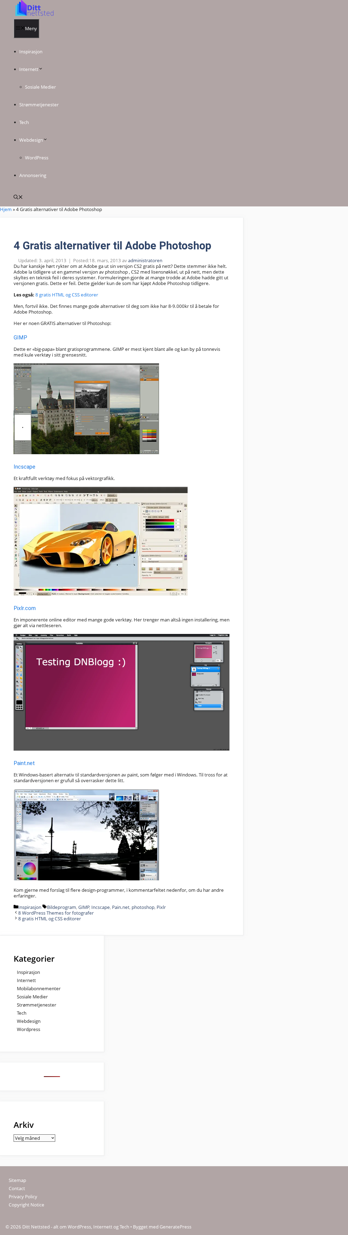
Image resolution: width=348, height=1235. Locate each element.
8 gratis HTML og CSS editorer (66, 295)
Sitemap (17, 1180)
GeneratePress (175, 1227)
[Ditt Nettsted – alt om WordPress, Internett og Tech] (34, 16)
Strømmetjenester (39, 104)
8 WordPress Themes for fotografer (56, 913)
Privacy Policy (23, 1196)
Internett (28, 69)
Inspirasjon (30, 51)
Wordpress (28, 1029)
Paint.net (24, 763)
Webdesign (31, 140)
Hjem (6, 209)
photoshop (143, 907)
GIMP (20, 337)
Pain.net (120, 907)
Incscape (24, 466)
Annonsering (32, 175)
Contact (17, 1188)
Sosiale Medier (40, 87)
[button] (18, 197)
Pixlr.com (25, 608)
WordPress (36, 157)
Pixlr (161, 907)
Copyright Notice (26, 1205)
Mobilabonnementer (39, 988)
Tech (24, 122)
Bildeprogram (61, 907)
